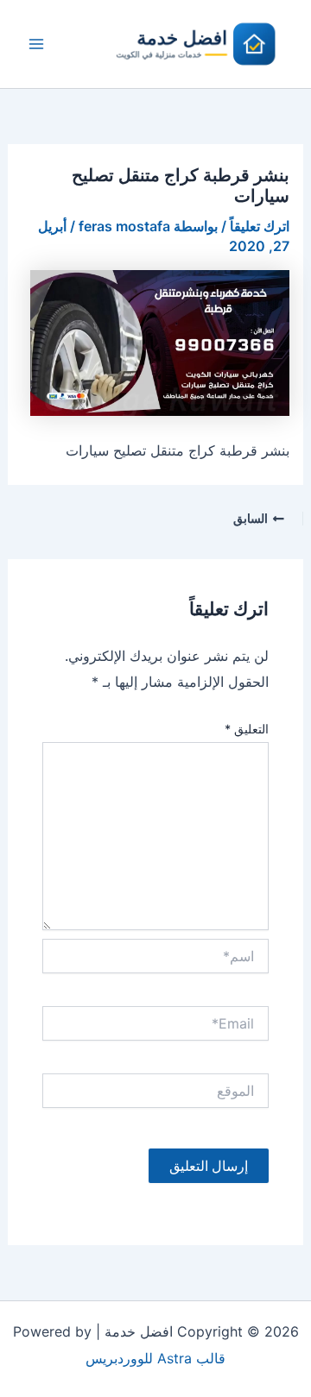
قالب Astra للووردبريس (155, 1358)
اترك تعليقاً (259, 226)
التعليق (247, 728)
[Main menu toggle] (36, 44)
